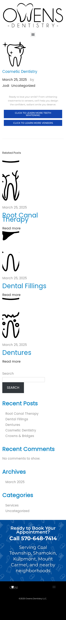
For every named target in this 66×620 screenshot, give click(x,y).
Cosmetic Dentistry (20, 430)
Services (12, 505)
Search (8, 373)
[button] (32, 34)
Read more (11, 228)
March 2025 (15, 482)
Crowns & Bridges (19, 436)
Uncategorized (23, 85)
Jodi (5, 85)
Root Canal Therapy (20, 217)
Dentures (16, 352)
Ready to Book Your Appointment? (33, 530)
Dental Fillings (24, 286)
